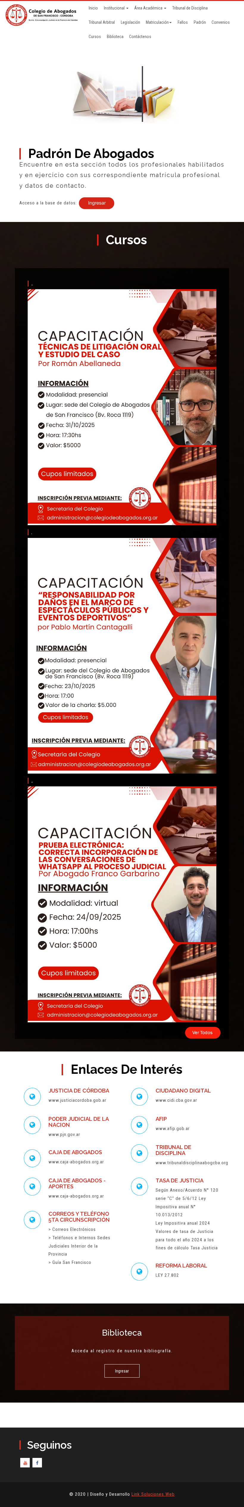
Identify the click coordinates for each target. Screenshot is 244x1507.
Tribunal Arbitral (102, 22)
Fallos (183, 22)
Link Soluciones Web (153, 1494)
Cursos (95, 36)
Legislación (130, 22)
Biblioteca (115, 36)
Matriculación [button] (157, 22)
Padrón (200, 22)
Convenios (221, 22)
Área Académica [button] (148, 8)
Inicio (93, 8)
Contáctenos (140, 36)
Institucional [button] (115, 8)
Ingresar (122, 1371)
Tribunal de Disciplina (190, 8)
